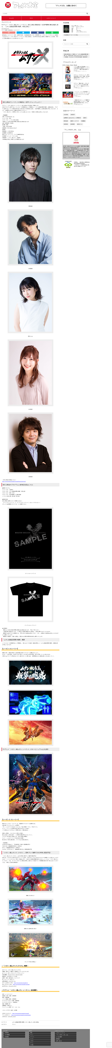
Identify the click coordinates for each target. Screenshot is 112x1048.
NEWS (31, 18)
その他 (31, 1044)
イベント (32, 1036)
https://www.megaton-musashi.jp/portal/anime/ (21, 1015)
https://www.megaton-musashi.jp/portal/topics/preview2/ (14, 481)
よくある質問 (59, 1036)
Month (75, 65)
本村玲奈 (66, 124)
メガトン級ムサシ (29, 1022)
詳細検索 (7, 1032)
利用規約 (58, 1038)
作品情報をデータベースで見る (71, 35)
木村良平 (73, 114)
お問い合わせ (59, 1040)
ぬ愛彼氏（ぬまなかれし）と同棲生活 (72, 117)
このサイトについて (51, 18)
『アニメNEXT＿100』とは (62, 1034)
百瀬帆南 (83, 121)
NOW (63, 65)
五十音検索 (7, 1034)
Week (71, 65)
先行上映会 (36, 1022)
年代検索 (7, 1036)
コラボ (31, 1040)
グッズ (31, 1038)
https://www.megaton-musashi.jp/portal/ (21, 984)
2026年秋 (66, 114)
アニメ (13, 1024)
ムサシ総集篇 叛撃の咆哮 (18, 1022)
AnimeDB (11, 18)
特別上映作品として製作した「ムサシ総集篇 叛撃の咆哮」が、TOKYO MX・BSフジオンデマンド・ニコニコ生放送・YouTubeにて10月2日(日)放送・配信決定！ (76, 56)
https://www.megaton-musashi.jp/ (21, 982)
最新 (31, 1032)
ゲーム (31, 1042)
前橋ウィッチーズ (74, 121)
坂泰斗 (84, 117)
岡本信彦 (66, 121)
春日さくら (79, 124)
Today (67, 65)
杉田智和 (73, 124)
